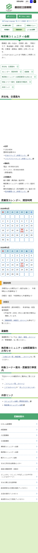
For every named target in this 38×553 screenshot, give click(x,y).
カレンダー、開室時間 (10, 72)
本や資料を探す (6, 25)
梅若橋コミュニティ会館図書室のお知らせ (17, 77)
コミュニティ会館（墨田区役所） (17, 401)
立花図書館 (5, 441)
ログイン (12, 16)
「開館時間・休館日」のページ (15, 320)
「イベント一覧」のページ (14, 384)
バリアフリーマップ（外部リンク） (18, 159)
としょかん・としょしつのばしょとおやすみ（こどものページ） (17, 476)
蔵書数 (26, 72)
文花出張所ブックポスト (9, 494)
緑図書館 (4, 429)
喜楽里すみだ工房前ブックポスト (13, 499)
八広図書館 (5, 435)
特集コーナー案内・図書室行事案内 (14, 82)
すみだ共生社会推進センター (11, 463)
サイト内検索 (22, 21)
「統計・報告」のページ (26, 337)
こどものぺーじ (10, 387)
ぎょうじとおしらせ (27, 387)
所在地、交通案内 (8, 66)
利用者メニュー (31, 25)
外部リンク (6, 87)
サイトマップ (32, 21)
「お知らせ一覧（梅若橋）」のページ (16, 357)
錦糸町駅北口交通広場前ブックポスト (14, 488)
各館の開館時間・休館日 (9, 469)
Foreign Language (9, 21)
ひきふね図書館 (6, 424)
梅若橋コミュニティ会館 (13, 405)
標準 (27, 1)
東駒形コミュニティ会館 (9, 446)
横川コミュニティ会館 (9, 458)
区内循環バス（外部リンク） (16, 191)
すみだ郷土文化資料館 (9, 482)
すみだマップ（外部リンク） (16, 155)
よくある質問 (31, 29)
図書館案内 (19, 29)
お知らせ (19, 25)
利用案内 (6, 29)
